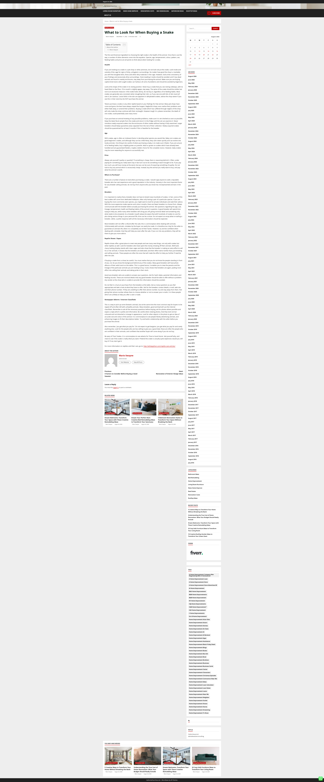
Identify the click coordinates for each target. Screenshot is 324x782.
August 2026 (192, 76)
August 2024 (192, 141)
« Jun (189, 65)
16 (217, 51)
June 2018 (191, 384)
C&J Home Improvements (197, 604)
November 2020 (193, 288)
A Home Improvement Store (198, 582)
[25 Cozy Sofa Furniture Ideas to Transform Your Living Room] (205, 756)
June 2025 (191, 114)
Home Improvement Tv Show (198, 713)
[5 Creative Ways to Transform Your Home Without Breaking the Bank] (118, 756)
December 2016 (193, 446)
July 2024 (191, 145)
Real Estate (192, 491)
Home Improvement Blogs (198, 647)
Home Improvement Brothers (199, 660)
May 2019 (191, 346)
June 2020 (191, 302)
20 (204, 55)
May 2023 (191, 189)
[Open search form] (205, 13)
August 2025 (192, 107)
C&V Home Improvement (197, 610)
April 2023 (191, 193)
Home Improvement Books (198, 651)
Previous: (121, 373)
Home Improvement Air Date (198, 629)
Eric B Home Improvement (198, 616)
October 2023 (192, 172)
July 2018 (191, 381)
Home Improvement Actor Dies (199, 619)
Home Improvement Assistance (199, 641)
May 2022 (191, 227)
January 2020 (192, 319)
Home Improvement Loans (198, 691)
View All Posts (138, 362)
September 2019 (193, 333)
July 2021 (191, 261)
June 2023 (191, 186)
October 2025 (192, 100)
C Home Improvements (196, 613)
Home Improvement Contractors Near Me (203, 679)
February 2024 (193, 158)
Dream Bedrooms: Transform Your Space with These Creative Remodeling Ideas (116, 420)
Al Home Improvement (196, 588)
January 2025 (192, 128)
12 (199, 51)
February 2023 (193, 199)
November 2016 (193, 449)
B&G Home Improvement (197, 591)
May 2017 (191, 429)
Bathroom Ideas (177, 11)
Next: (169, 372)
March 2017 (192, 435)
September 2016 (193, 456)
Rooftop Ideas (191, 11)
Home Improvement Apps (197, 638)
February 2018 (193, 398)
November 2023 (193, 169)
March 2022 (192, 234)
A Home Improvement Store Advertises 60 (203, 585)
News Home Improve (130, 11)
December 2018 (193, 364)
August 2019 (192, 336)
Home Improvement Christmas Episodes (202, 676)
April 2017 (191, 432)
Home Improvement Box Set (198, 654)
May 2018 (191, 387)
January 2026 (192, 90)
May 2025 (191, 117)
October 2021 (192, 251)
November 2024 (193, 134)
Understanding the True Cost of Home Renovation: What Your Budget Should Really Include (203, 517)
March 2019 (192, 353)
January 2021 (192, 281)
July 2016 (191, 463)
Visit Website (125, 362)
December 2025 (193, 93)
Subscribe (216, 13)
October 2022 (192, 213)
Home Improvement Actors (198, 623)
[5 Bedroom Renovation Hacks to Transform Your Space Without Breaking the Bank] (170, 407)
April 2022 (191, 230)
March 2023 (192, 196)
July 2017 (191, 422)
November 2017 (193, 408)
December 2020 (193, 285)
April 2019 (191, 350)
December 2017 (193, 405)
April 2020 (191, 309)
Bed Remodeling (163, 11)
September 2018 (193, 374)
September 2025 (193, 104)
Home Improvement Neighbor (199, 697)
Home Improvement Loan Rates (199, 688)
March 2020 (192, 312)
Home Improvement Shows (198, 704)
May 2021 (191, 268)
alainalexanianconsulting (196, 736)
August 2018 (192, 377)
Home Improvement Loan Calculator (201, 685)
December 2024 (193, 131)
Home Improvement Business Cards (201, 666)
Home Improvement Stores (198, 707)
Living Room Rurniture (112, 11)
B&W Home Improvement (197, 598)
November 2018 (193, 367)
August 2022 (192, 216)
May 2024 (191, 148)
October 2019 (192, 329)
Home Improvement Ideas (198, 682)
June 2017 (191, 425)
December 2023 (193, 165)
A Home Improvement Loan (198, 579)
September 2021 (193, 254)
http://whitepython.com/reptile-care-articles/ (159, 346)
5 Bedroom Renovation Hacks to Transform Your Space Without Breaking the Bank (170, 420)
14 (208, 51)
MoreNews (165, 780)
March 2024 (192, 155)
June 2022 (191, 223)
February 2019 (193, 357)
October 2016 (192, 452)
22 (212, 55)
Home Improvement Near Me (199, 694)
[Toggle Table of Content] (123, 44)
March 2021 (192, 275)
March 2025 (192, 124)
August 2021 (192, 258)
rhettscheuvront (193, 734)
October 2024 (192, 138)
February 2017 (193, 439)
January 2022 (192, 240)
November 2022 (193, 210)
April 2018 (191, 391)
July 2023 (191, 182)
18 (195, 55)
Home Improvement (195, 481)
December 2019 (193, 323)
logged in (116, 387)
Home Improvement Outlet (198, 700)
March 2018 (192, 394)
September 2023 (193, 175)
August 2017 (192, 418)
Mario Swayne (110, 36)
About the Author (112, 47)
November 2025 (193, 97)
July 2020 (191, 299)
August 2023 (192, 179)
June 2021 (191, 264)
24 (190, 58)
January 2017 (192, 442)
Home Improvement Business (199, 663)
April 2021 (191, 271)
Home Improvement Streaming (199, 710)
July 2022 (191, 220)
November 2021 (193, 247)
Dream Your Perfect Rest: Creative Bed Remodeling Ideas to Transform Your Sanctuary (143, 420)
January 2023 (192, 203)
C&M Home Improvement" (198, 607)
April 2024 (191, 151)
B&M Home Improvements (198, 594)
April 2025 (191, 121)
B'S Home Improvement (197, 601)
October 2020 (192, 292)
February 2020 (193, 316)
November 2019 (193, 326)
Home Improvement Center (198, 669)
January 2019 (192, 360)
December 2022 (193, 206)
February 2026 (193, 87)
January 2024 (192, 162)
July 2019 (191, 340)
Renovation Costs (147, 11)
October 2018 (192, 370)
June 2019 (191, 343)
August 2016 (192, 459)
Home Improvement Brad (197, 657)
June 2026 (191, 80)
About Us (107, 15)
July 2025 (191, 110)
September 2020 (193, 295)
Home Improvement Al (196, 632)
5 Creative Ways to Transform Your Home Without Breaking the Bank (118, 768)
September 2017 (193, 415)
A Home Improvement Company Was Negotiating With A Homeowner (201, 575)
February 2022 (193, 237)
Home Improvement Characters (199, 672)
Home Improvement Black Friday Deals (202, 644)
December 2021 (193, 244)
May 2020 (191, 305)
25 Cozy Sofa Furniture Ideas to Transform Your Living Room (203, 768)
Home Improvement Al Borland (199, 635)
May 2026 (191, 83)
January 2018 (192, 401)
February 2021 (193, 278)
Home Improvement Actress (198, 626)
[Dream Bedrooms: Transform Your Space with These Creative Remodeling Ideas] (117, 407)
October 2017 (192, 411)
